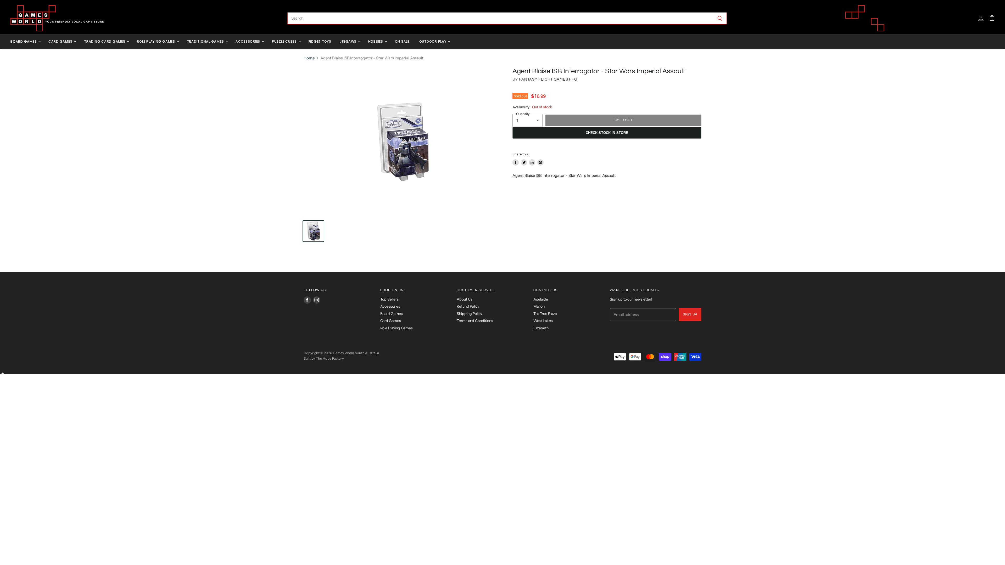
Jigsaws (349, 41)
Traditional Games (206, 41)
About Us (464, 299)
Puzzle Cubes (285, 41)
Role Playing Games (156, 41)
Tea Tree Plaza (545, 313)
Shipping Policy (469, 313)
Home (309, 58)
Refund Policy (468, 306)
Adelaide (540, 299)
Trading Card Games (105, 41)
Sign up (690, 314)
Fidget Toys (320, 41)
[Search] (720, 18)
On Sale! (403, 41)
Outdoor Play (433, 41)
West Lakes (543, 320)
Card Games (60, 41)
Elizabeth (541, 328)
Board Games (24, 41)
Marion (539, 306)
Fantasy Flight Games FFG (548, 79)
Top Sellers (389, 299)
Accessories (248, 41)
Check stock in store (607, 133)
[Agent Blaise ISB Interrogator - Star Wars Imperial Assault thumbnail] (313, 231)
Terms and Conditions (475, 320)
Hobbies (376, 41)
